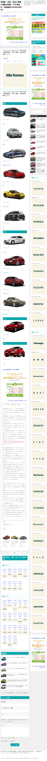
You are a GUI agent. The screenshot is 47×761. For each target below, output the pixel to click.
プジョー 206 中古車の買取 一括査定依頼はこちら (40, 147)
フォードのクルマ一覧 (20, 627)
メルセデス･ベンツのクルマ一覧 (15, 603)
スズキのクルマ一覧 (10, 583)
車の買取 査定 (5, 58)
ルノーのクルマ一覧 (10, 627)
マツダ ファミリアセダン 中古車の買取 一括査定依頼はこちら (17, 668)
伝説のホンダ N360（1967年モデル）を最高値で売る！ (40, 119)
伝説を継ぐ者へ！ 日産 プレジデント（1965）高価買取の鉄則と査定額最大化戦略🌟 (41, 136)
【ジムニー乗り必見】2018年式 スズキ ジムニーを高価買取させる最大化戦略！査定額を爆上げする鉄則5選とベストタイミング (17, 680)
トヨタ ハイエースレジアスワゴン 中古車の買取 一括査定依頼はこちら (41, 130)
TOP (18, 751)
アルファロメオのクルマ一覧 (20, 615)
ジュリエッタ (5, 272)
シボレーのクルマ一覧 (15, 627)
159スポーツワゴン (7, 165)
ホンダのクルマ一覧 (15, 571)
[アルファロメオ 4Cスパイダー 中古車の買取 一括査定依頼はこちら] (14, 538)
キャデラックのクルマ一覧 (15, 638)
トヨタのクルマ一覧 (5, 571)
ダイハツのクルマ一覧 (15, 583)
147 (3, 123)
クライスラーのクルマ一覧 (25, 627)
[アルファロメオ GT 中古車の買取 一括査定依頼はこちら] (23, 538)
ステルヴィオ (5, 293)
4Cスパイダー (6, 206)
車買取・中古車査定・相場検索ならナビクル (20, 42)
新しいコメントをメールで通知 (8, 737)
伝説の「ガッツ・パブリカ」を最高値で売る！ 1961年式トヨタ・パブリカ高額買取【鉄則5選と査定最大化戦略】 (40, 170)
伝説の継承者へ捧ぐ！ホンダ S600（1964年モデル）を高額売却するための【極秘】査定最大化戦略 (40, 165)
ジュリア (5, 251)
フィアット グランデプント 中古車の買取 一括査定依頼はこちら (41, 153)
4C (3, 185)
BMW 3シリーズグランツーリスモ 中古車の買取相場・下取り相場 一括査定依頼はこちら (17, 675)
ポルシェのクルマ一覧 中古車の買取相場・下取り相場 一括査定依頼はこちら (22, 692)
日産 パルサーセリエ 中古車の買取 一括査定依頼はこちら (41, 141)
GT (3, 227)
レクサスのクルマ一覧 (20, 583)
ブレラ (4, 338)
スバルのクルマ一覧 (5, 583)
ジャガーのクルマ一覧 (5, 638)
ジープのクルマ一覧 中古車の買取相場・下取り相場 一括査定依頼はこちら (8, 692)
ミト (4, 363)
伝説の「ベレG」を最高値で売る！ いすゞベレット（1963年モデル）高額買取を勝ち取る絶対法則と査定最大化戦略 (41, 126)
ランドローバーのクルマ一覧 (10, 639)
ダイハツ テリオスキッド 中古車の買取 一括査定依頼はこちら (17, 657)
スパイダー (5, 314)
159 (3, 144)
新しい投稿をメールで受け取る (8, 741)
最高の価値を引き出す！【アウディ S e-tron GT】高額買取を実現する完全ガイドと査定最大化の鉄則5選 (40, 159)
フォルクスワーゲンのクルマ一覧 (5, 603)
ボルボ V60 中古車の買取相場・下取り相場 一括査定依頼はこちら (17, 663)
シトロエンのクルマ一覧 (5, 627)
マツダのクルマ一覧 (25, 571)
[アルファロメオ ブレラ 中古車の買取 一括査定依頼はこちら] (6, 538)
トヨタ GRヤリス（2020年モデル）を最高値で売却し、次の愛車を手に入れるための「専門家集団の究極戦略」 (17, 686)
